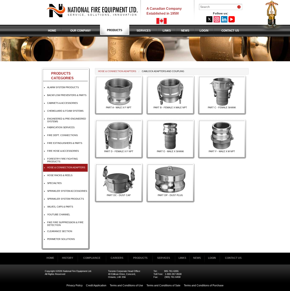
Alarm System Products (63, 87)
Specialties (54, 183)
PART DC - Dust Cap (119, 195)
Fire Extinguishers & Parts (64, 143)
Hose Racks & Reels (59, 175)
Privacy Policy (74, 285)
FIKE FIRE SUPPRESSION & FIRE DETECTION (65, 223)
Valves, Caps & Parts (60, 206)
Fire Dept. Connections (62, 135)
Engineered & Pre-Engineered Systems (66, 120)
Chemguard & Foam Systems (65, 111)
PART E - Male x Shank (170, 151)
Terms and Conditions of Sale (163, 285)
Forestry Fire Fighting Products (62, 160)
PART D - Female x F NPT (118, 151)
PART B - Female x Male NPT (170, 107)
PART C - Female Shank (222, 107)
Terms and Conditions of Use (126, 285)
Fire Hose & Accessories (63, 151)
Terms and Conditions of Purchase (204, 285)
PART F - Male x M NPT (222, 151)
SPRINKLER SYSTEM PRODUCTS (65, 199)
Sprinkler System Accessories (67, 191)
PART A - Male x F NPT (118, 107)
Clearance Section (59, 231)
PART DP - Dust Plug (170, 195)
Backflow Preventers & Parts (66, 95)
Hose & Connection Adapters (66, 167)
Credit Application (96, 285)
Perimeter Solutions (61, 239)
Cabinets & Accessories (62, 103)
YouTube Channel (58, 214)
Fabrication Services (61, 127)
